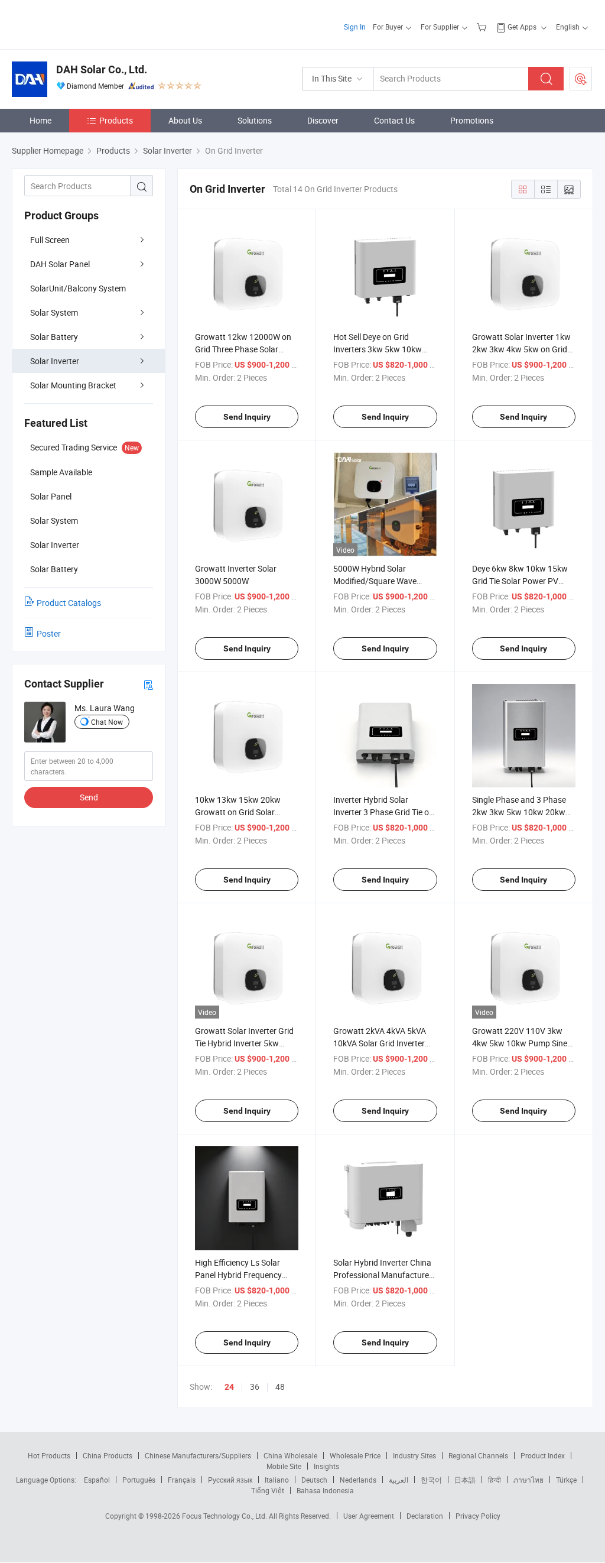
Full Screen (50, 239)
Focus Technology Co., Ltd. (225, 1515)
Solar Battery (54, 336)
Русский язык (230, 1479)
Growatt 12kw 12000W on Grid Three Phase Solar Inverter (243, 349)
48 (280, 1386)
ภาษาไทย (528, 1479)
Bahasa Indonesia (325, 1490)
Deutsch (314, 1479)
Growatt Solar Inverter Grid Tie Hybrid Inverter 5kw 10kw (244, 1043)
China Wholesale (290, 1455)
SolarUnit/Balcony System (78, 288)
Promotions (471, 120)
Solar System (54, 312)
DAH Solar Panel (60, 264)
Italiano (277, 1479)
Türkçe (566, 1479)
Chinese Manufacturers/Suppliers (198, 1455)
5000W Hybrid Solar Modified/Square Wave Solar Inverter (375, 581)
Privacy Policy (478, 1515)
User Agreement (368, 1515)
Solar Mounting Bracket (73, 385)
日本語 (465, 1479)
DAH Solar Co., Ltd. (101, 69)
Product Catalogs (69, 602)
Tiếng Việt (267, 1490)
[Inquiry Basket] (483, 26)
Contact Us (394, 120)
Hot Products (49, 1455)
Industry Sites (414, 1455)
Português (138, 1479)
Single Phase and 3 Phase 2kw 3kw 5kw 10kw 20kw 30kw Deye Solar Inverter (519, 812)
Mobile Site (283, 1466)
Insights (326, 1466)
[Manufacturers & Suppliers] (88, 23)
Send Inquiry (247, 416)
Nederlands (358, 1479)
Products (116, 120)
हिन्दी (494, 1479)
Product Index (543, 1455)
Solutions (255, 120)
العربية (398, 1479)
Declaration (424, 1515)
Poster (49, 633)
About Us (185, 120)
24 (229, 1387)
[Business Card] (148, 684)
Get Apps (522, 26)
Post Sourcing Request (581, 78)
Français (182, 1479)
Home (40, 120)
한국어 (431, 1479)
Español (97, 1479)
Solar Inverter (54, 361)
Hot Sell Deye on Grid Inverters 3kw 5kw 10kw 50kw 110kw (377, 349)
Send (89, 797)
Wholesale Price (355, 1455)
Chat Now (107, 722)
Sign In (355, 26)
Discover (323, 120)
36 (254, 1386)
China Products (107, 1455)
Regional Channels (478, 1455)
